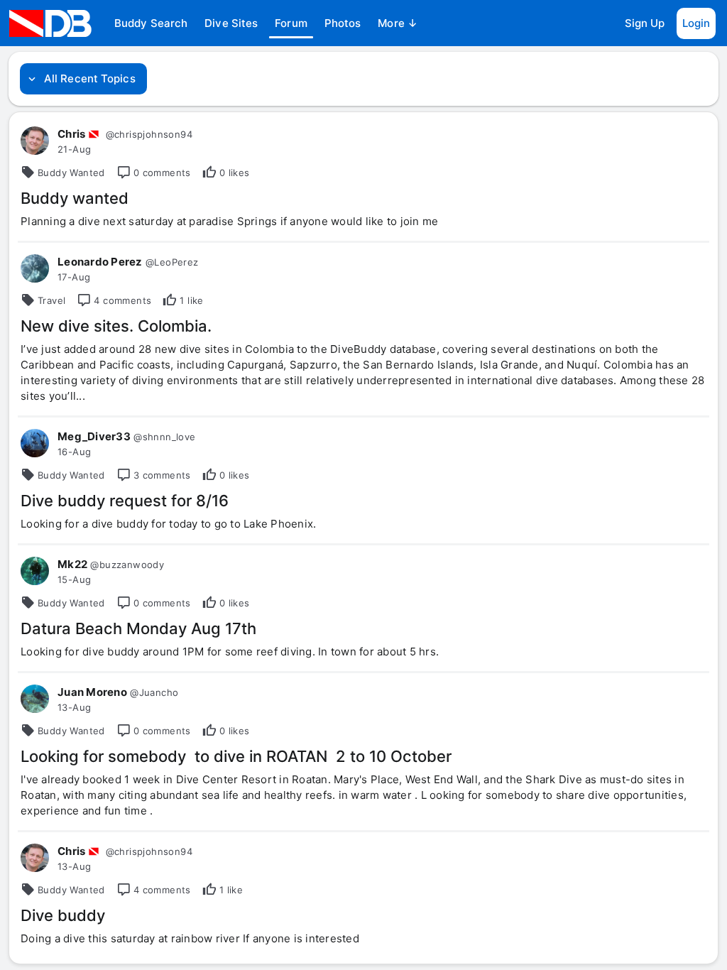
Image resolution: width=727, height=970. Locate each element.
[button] (151, 23)
